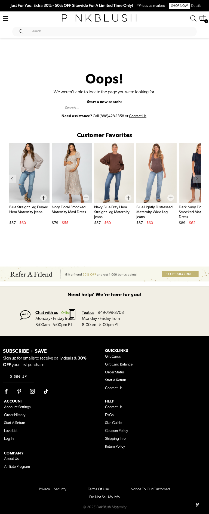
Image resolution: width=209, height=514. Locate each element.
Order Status (115, 372)
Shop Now (179, 6)
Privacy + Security (52, 489)
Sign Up (18, 377)
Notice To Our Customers (150, 489)
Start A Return (115, 380)
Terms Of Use (98, 489)
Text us (88, 312)
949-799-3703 (111, 313)
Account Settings (17, 407)
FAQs (109, 415)
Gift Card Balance (119, 365)
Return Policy (115, 447)
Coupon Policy (116, 431)
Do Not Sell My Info (104, 497)
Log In (9, 439)
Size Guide (113, 423)
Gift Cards (113, 357)
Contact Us (137, 116)
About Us (11, 459)
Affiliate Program (17, 467)
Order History (14, 415)
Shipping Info (115, 439)
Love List (10, 431)
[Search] (193, 18)
